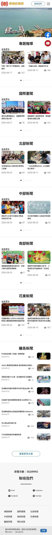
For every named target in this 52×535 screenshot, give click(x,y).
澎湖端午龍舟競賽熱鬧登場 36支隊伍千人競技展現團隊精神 (17, 400)
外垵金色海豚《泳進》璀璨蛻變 (13, 354)
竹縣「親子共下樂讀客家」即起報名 (13, 67)
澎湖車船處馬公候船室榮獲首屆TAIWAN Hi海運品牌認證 (17, 412)
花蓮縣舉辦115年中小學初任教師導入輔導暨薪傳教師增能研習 (13, 320)
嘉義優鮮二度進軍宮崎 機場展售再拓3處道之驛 (39, 117)
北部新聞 (34, 511)
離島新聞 (8, 522)
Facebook (14, 496)
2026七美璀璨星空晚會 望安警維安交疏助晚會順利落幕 (17, 365)
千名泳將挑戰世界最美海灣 (11, 435)
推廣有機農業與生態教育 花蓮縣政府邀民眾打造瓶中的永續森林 (39, 321)
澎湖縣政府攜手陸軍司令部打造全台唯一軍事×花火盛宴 (17, 389)
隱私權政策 (19, 532)
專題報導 (8, 511)
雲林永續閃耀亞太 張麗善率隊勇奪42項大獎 (13, 117)
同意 (43, 531)
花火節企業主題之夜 (9, 423)
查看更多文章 (26, 453)
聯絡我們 (38, 4)
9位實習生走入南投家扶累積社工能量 (13, 167)
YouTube (38, 496)
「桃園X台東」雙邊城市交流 (38, 66)
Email (13, 490)
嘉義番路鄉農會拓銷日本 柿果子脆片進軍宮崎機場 (13, 267)
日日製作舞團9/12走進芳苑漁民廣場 (39, 217)
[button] (24, 34)
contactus (39, 490)
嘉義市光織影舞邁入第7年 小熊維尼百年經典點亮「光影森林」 (39, 268)
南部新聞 (21, 516)
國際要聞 (21, 511)
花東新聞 (34, 516)
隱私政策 (21, 522)
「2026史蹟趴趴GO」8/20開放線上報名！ (39, 167)
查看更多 (6, 49)
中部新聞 (8, 516)
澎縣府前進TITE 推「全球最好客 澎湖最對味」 (17, 377)
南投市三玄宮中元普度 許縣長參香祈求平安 (12, 217)
